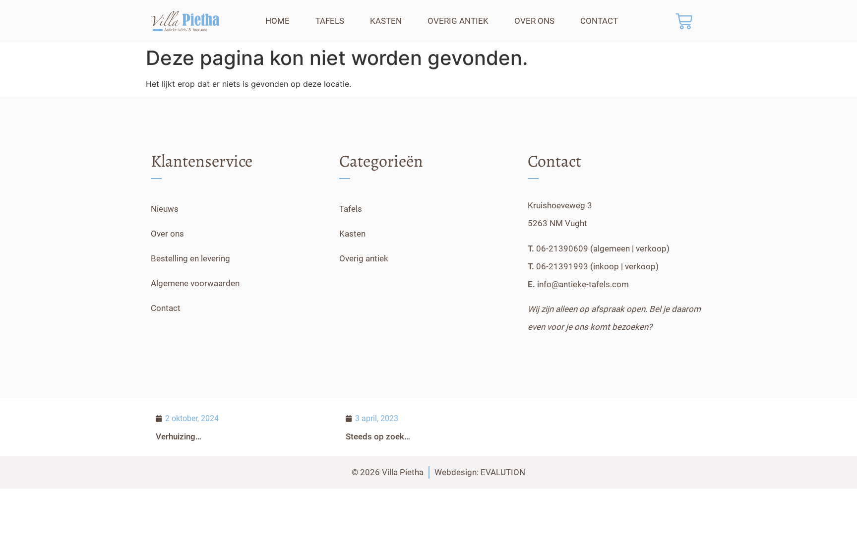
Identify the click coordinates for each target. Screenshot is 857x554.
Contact (599, 21)
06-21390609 (562, 248)
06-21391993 (562, 266)
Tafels (329, 21)
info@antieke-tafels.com (583, 284)
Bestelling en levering (190, 258)
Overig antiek (458, 21)
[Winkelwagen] (684, 21)
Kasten (386, 21)
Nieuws (165, 209)
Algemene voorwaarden (195, 283)
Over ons (534, 21)
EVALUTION (503, 472)
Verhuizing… (178, 436)
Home (277, 21)
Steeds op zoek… (378, 436)
